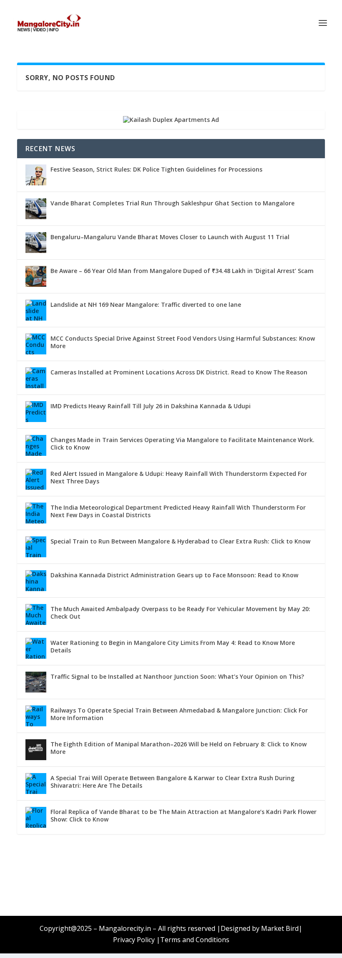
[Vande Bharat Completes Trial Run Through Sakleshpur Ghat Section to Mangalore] (35, 208)
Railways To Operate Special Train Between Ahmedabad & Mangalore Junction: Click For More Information (179, 714)
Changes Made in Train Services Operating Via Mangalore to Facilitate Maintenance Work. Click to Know (182, 443)
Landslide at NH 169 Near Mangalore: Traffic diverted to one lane (145, 304)
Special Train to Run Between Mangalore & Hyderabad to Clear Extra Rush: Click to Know (180, 541)
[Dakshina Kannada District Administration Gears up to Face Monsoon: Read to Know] (35, 580)
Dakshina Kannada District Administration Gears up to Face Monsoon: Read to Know (174, 575)
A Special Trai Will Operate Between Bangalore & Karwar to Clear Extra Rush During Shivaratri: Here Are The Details (172, 781)
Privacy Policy (134, 939)
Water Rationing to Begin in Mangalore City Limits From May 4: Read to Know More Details (172, 646)
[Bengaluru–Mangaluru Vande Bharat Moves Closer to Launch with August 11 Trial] (35, 242)
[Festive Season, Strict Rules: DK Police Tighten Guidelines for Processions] (35, 174)
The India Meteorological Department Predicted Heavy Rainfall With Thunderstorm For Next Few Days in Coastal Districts (178, 511)
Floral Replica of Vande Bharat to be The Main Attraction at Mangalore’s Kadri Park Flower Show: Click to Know (183, 815)
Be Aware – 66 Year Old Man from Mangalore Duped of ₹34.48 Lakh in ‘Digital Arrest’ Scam (182, 271)
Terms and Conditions (194, 939)
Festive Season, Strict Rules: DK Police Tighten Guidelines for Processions (156, 169)
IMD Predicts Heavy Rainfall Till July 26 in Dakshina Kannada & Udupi (150, 406)
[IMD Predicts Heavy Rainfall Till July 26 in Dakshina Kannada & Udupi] (35, 411)
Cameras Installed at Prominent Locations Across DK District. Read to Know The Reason (178, 372)
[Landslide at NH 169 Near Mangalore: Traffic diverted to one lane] (35, 310)
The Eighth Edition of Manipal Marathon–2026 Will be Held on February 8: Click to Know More (178, 748)
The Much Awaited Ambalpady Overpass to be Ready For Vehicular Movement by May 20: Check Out (180, 612)
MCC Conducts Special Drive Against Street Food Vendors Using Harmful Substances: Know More (182, 342)
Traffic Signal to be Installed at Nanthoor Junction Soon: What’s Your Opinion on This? (177, 676)
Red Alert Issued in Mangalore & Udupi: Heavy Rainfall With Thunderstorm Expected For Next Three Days (178, 477)
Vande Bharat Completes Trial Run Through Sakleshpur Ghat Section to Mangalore (172, 203)
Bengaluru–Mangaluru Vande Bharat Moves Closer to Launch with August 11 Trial (169, 237)
